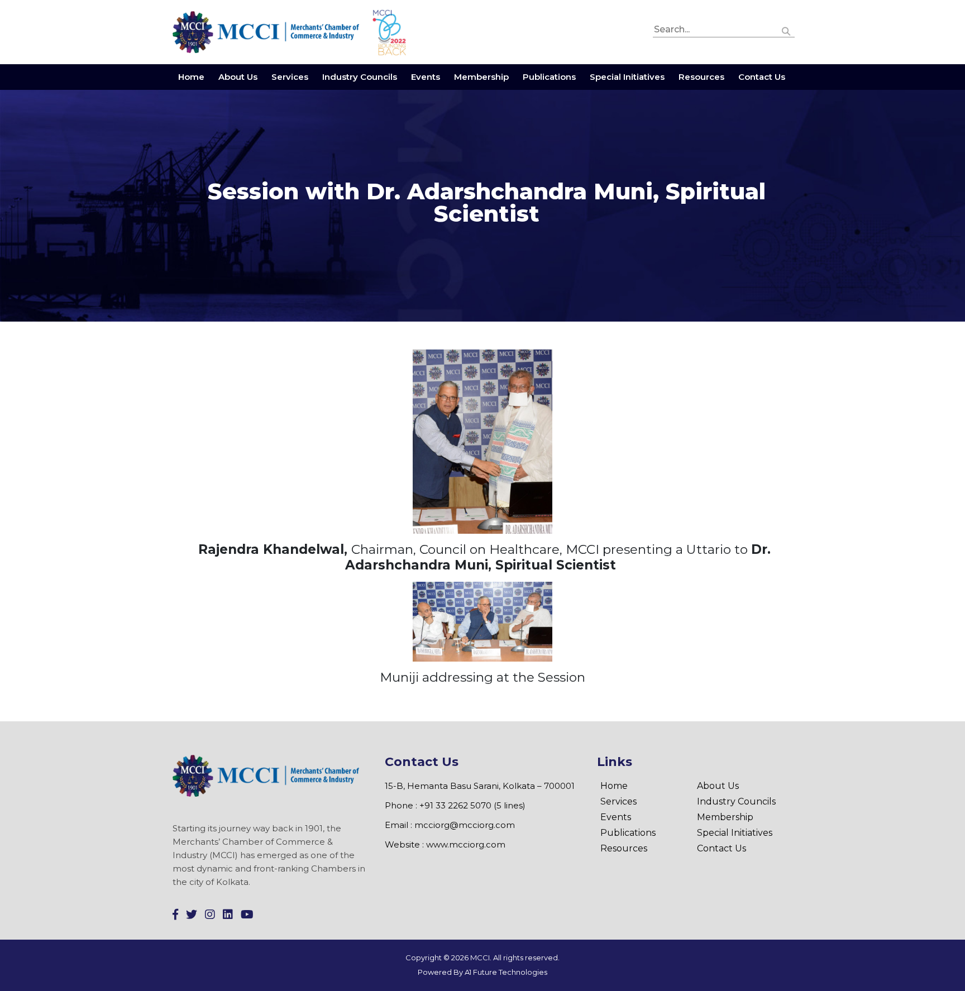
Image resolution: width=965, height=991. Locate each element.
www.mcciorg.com (465, 844)
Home (191, 76)
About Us (237, 76)
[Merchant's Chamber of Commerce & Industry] (267, 31)
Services (289, 76)
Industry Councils (359, 76)
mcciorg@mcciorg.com (464, 825)
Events (425, 76)
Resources (701, 76)
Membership (481, 76)
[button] (786, 29)
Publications (549, 76)
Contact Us (761, 76)
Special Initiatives (627, 76)
